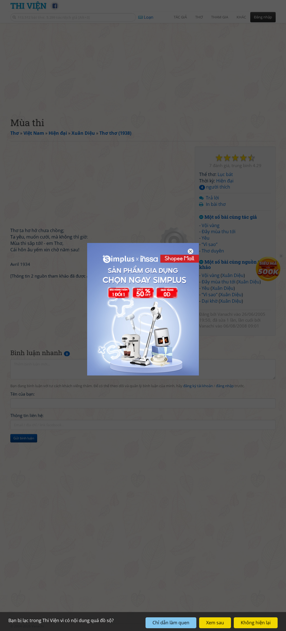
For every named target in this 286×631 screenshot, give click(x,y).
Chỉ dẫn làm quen (170, 623)
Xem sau (215, 623)
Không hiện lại (256, 623)
